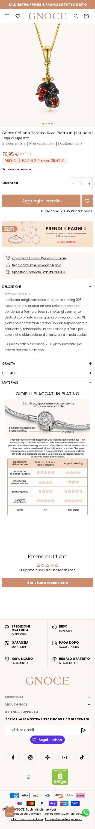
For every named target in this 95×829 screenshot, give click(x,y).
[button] (7, 16)
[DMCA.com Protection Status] (60, 778)
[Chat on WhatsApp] (85, 812)
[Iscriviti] (83, 730)
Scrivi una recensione (47, 582)
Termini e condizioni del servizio (64, 814)
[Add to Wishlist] (87, 201)
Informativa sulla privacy (24, 814)
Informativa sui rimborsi (27, 819)
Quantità (10, 182)
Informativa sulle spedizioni (63, 819)
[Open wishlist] (17, 16)
